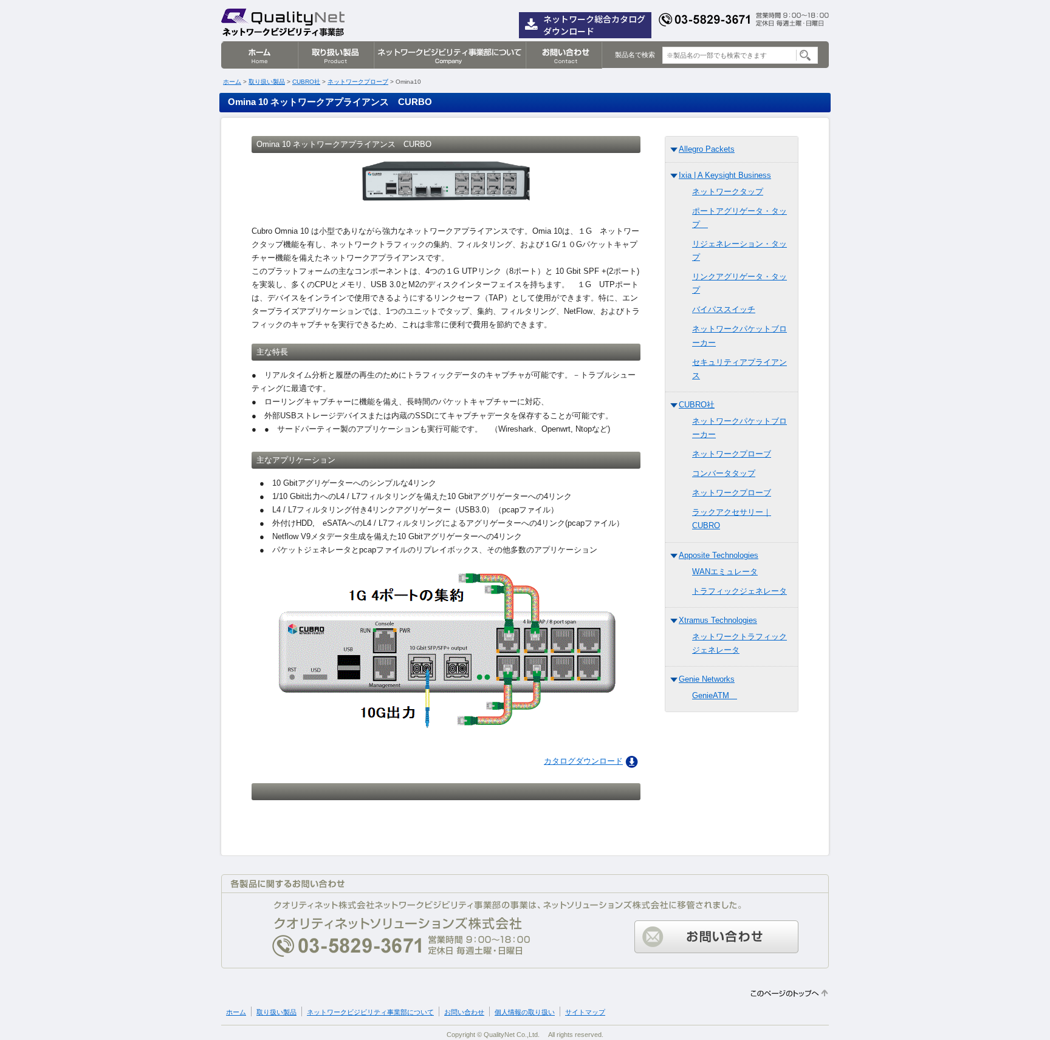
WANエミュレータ (725, 571)
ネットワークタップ (727, 191)
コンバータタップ (723, 473)
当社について (449, 55)
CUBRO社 (306, 81)
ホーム (259, 55)
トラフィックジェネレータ (739, 591)
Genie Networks (707, 679)
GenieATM (714, 695)
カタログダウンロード (583, 761)
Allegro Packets (707, 149)
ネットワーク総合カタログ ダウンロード (594, 25)
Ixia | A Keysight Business (725, 175)
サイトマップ (585, 1012)
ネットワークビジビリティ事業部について (370, 1012)
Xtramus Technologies (718, 620)
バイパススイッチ (723, 309)
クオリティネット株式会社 (283, 21)
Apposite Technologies (718, 555)
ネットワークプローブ (358, 81)
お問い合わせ (563, 55)
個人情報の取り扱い (525, 1012)
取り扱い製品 (335, 55)
